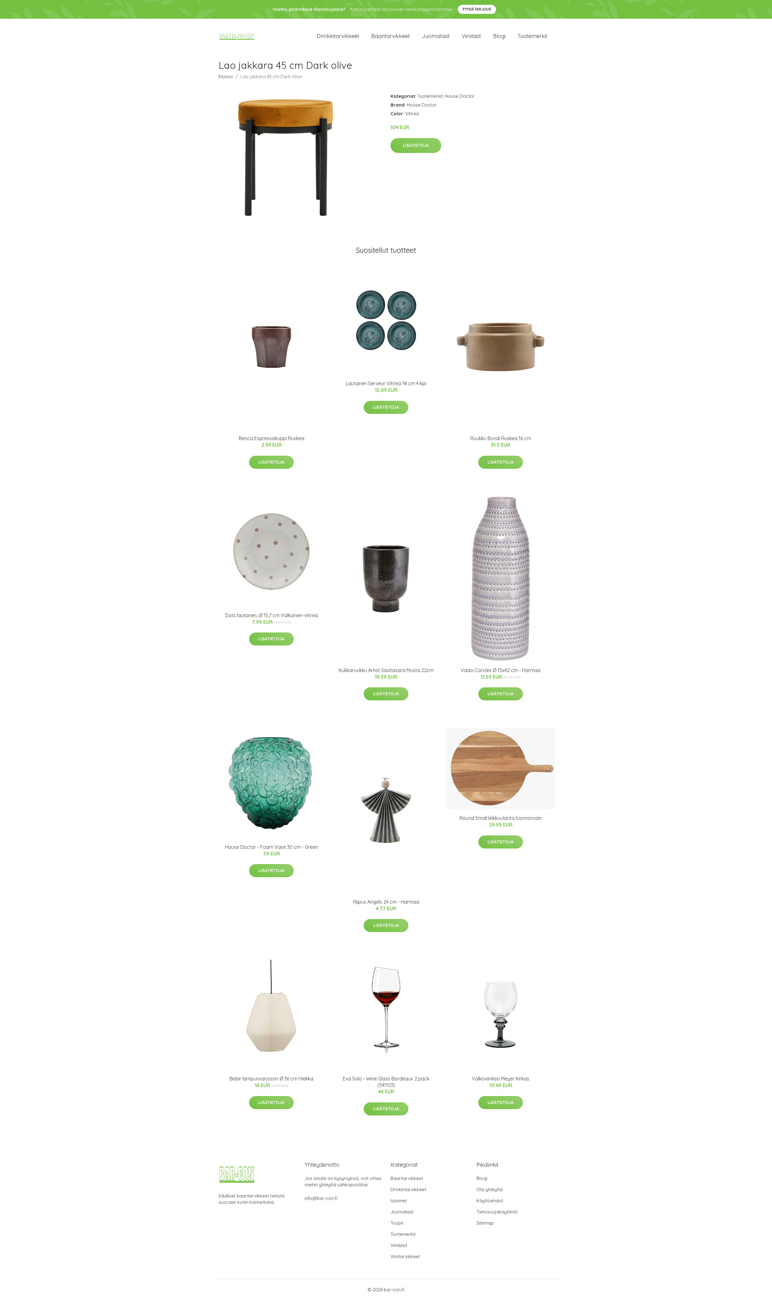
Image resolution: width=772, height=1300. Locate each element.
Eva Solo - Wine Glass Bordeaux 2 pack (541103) (386, 1082)
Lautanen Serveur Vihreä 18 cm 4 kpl (386, 383)
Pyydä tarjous (477, 9)
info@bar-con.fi (321, 1198)
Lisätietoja (416, 145)
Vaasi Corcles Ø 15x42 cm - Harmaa (500, 670)
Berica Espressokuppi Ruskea (271, 438)
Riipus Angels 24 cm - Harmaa (386, 902)
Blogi (499, 36)
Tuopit (397, 1223)
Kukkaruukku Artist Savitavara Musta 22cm (386, 670)
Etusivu (226, 76)
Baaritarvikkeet (390, 36)
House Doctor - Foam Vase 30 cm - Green (271, 847)
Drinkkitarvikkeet (338, 36)
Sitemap (485, 1223)
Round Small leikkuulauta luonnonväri (501, 818)
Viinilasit (471, 36)
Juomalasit (436, 36)
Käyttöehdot (489, 1200)
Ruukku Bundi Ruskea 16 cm (500, 438)
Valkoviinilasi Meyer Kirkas (500, 1079)
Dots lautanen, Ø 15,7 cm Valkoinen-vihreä (271, 615)
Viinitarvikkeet (405, 1256)
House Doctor (460, 96)
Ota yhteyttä (489, 1189)
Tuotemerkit (532, 36)
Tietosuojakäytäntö (497, 1212)
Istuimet (399, 1200)
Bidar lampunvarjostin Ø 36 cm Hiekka (271, 1079)
